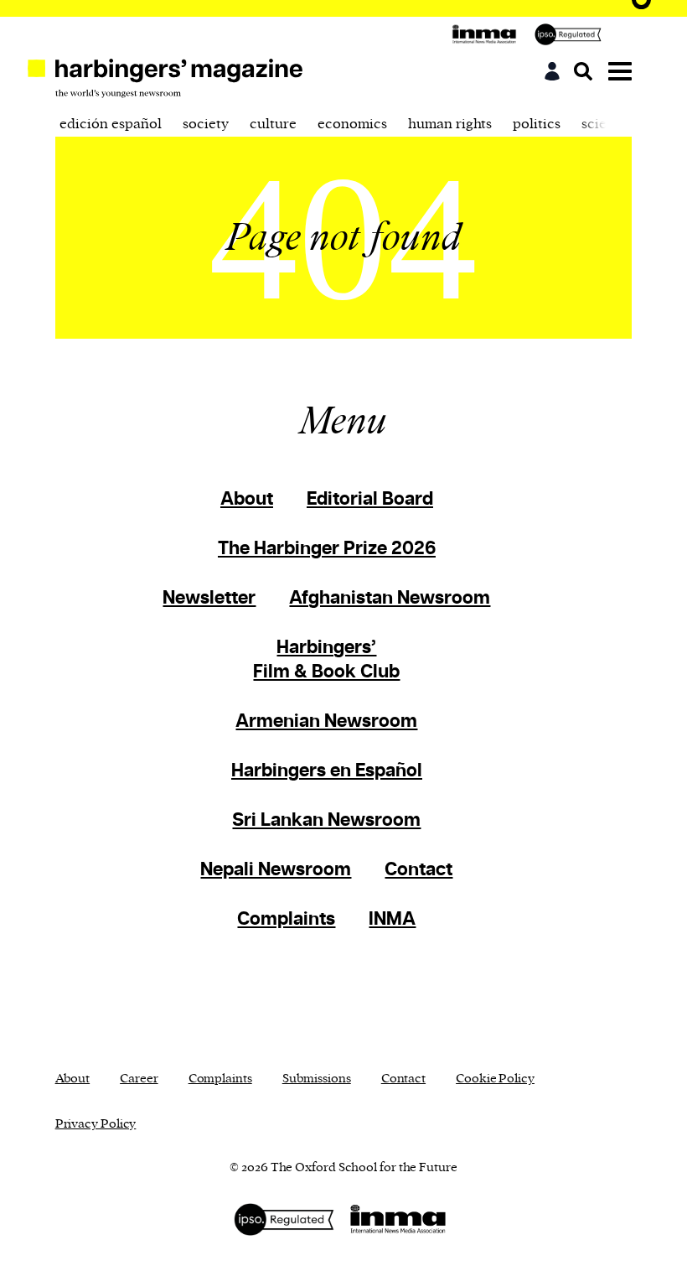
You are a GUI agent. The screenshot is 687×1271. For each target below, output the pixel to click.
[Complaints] (572, 34)
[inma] (488, 34)
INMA (392, 919)
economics (352, 124)
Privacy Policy (96, 1124)
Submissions (316, 1079)
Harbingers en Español (326, 771)
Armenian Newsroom (326, 721)
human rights (450, 124)
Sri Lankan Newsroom (326, 820)
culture (273, 124)
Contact (418, 870)
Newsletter (209, 598)
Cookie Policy (495, 1079)
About (246, 499)
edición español (110, 124)
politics (536, 124)
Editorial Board (370, 499)
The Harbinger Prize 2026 (327, 549)
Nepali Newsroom (275, 870)
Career (139, 1079)
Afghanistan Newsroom (389, 598)
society (206, 124)
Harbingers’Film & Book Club (326, 660)
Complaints (286, 919)
